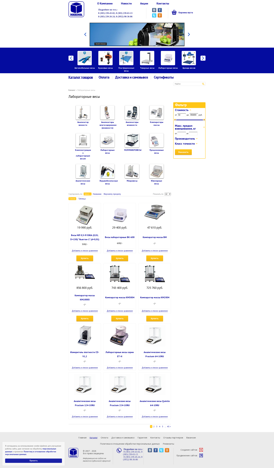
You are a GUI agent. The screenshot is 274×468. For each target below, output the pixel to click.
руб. (200, 115)
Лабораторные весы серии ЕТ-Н (120, 354)
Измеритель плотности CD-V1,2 (84, 354)
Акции (144, 3)
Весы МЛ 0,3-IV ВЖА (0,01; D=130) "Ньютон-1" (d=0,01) (84, 237)
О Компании (105, 3)
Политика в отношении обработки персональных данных (130, 443)
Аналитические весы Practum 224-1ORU (120, 403)
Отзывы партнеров (173, 437)
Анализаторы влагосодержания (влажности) (108, 125)
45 (168, 426)
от (176, 115)
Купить (85, 258)
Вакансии (191, 437)
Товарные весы (147, 68)
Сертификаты (164, 77)
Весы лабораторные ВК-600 (119, 237)
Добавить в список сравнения (85, 250)
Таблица (82, 198)
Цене (86, 194)
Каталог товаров (80, 77)
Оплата (104, 77)
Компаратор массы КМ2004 (154, 297)
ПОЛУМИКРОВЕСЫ (132, 150)
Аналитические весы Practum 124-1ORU (85, 403)
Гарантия (142, 437)
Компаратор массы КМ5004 (119, 297)
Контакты (163, 3)
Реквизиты (168, 443)
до (188, 115)
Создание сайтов (189, 449)
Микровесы (132, 181)
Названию (97, 194)
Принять (34, 460)
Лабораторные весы (168, 68)
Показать (183, 152)
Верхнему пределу (112, 194)
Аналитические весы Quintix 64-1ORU (155, 403)
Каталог (71, 90)
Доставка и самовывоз (131, 77)
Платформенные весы (126, 69)
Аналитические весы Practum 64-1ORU (155, 354)
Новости (126, 3)
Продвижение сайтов (186, 455)
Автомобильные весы (84, 68)
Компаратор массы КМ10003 (85, 297)
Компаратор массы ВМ (155, 237)
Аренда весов (189, 68)
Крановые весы (105, 68)
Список (72, 198)
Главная (82, 437)
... (165, 426)
